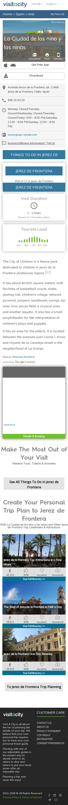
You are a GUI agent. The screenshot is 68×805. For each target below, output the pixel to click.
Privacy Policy (11, 797)
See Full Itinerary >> (34, 578)
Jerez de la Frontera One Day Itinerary (28, 654)
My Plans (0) (57, 14)
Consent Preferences (50, 743)
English (51, 4)
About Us (43, 726)
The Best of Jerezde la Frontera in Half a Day (32, 607)
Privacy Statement (49, 731)
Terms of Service (32, 797)
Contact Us (44, 722)
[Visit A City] (13, 714)
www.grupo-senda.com (22, 134)
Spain (20, 14)
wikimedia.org (57, 22)
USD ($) (36, 4)
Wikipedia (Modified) (23, 356)
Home (7, 14)
